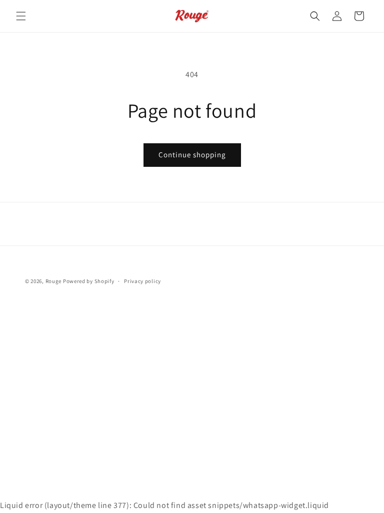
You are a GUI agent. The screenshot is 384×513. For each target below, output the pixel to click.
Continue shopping (192, 154)
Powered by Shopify (88, 281)
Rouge (54, 281)
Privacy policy (142, 281)
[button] (21, 16)
